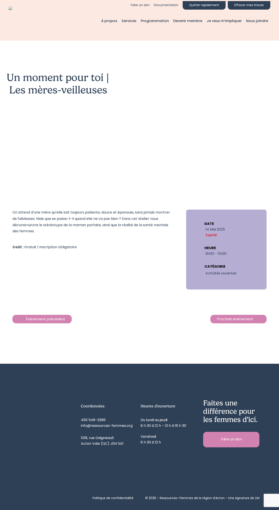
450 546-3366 (93, 420)
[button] (231, 439)
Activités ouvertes (221, 273)
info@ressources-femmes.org (107, 426)
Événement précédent (45, 319)
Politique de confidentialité (113, 498)
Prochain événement (235, 319)
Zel (257, 498)
